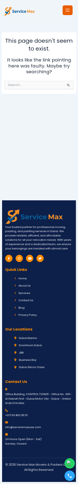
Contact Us (26, 300)
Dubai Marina (28, 338)
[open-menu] (68, 10)
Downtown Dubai (30, 345)
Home (23, 278)
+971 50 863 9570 (16, 415)
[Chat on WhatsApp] (69, 463)
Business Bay (27, 360)
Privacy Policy (28, 315)
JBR (21, 353)
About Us (25, 286)
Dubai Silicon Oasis (32, 367)
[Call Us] (69, 476)
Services (24, 293)
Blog (22, 308)
